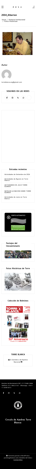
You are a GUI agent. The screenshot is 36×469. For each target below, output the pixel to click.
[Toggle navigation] (3, 7)
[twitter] (18, 7)
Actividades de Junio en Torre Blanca (16, 197)
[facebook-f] (13, 7)
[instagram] (15, 7)
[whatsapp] (21, 7)
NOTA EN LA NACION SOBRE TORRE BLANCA (18, 192)
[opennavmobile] (33, 7)
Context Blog (18, 460)
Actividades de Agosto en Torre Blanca (16, 179)
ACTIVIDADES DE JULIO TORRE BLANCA (16, 185)
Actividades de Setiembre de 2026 (17, 174)
